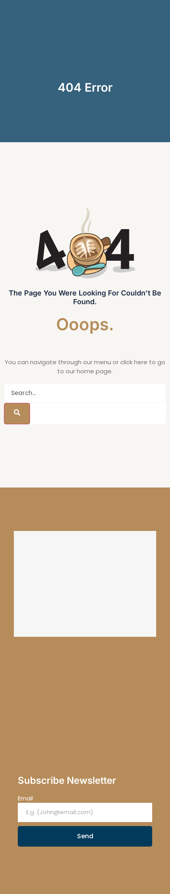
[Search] (17, 413)
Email (25, 798)
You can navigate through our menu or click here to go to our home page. (85, 366)
